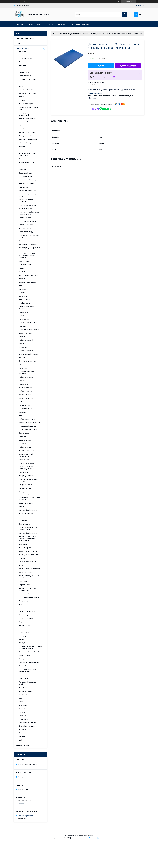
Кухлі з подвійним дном (27, 426)
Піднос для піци (25, 632)
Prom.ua (90, 836)
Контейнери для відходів (28, 244)
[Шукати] (124, 14)
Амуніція (22, 622)
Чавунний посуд (25, 169)
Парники (22, 100)
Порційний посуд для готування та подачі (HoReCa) (30, 647)
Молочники (23, 412)
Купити (101, 66)
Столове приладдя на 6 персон (27, 307)
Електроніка (23, 678)
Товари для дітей (25, 625)
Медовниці (23, 544)
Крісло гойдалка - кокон (28, 93)
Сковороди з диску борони (29, 662)
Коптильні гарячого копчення (29, 166)
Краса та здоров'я (25, 615)
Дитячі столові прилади (27, 361)
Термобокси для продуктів (28, 275)
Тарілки (21, 285)
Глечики (22, 315)
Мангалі (22, 708)
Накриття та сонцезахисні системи (28, 480)
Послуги (22, 268)
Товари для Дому (25, 691)
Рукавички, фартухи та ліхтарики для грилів (27, 468)
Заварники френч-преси (27, 282)
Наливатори (23, 517)
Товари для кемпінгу (26, 476)
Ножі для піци (24, 187)
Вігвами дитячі (24, 72)
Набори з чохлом (25, 729)
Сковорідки (23, 705)
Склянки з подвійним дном (28, 354)
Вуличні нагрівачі (25, 524)
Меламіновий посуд (26, 232)
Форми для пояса (25, 333)
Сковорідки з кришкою (27, 726)
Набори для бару (25, 391)
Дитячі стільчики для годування (26, 200)
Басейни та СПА (25, 488)
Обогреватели (24, 581)
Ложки (21, 364)
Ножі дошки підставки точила (70, 34)
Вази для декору (25, 433)
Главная (19, 24)
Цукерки (22, 292)
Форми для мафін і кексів (28, 551)
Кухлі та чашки (24, 303)
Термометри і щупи (26, 104)
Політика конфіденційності (97, 838)
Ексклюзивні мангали (26, 162)
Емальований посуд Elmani (29, 652)
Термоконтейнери (25, 228)
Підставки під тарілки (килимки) (27, 372)
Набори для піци (25, 447)
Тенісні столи (23, 62)
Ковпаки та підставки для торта (28, 195)
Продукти (22, 443)
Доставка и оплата (80, 24)
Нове (21, 675)
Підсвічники (23, 368)
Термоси (22, 357)
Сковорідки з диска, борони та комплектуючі (30, 114)
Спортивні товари (25, 150)
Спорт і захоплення (26, 618)
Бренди (21, 698)
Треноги (22, 278)
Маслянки (22, 344)
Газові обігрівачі (25, 83)
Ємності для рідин (25, 408)
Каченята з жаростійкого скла (30, 569)
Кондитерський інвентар (27, 180)
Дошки (85, 34)
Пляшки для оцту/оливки (28, 322)
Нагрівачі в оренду (26, 513)
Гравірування (24, 719)
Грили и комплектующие (25, 38)
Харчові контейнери (26, 387)
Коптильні (22, 712)
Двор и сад (23, 694)
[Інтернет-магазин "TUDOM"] (19, 18)
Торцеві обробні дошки (27, 118)
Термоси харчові (25, 548)
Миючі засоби (24, 122)
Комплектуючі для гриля (28, 594)
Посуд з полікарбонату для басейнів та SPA (29, 213)
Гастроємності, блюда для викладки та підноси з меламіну (28, 255)
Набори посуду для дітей (28, 419)
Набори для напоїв (26, 377)
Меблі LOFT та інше (26, 572)
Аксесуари (23, 659)
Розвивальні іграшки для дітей (28, 683)
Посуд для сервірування (28, 205)
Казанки (22, 736)
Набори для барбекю (27, 450)
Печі (20, 55)
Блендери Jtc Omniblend (28, 221)
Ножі (20, 401)
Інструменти (23, 608)
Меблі (21, 86)
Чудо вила (23, 436)
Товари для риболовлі (27, 132)
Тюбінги (21, 97)
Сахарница (23, 347)
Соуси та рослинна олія (27, 562)
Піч (20, 159)
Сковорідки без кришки (27, 722)
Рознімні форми (24, 405)
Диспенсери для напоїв (27, 241)
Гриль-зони (23, 520)
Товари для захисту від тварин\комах (27, 589)
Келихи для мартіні (26, 398)
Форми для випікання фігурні (29, 422)
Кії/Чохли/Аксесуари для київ (29, 143)
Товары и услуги (35, 24)
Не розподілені (24, 585)
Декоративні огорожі (26, 463)
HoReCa (22, 129)
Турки (21, 565)
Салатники (23, 296)
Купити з (124, 66)
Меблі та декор (24, 459)
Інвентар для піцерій (26, 183)
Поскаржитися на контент (79, 838)
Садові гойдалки (25, 69)
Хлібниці (22, 558)
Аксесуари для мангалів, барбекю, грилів (28, 528)
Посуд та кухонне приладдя (29, 597)
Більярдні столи (25, 264)
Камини (21, 506)
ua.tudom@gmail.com (25, 816)
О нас (51, 24)
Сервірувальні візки (26, 225)
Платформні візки (25, 176)
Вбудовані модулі (25, 485)
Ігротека (22, 146)
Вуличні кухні (23, 472)
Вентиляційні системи (26, 503)
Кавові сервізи (24, 319)
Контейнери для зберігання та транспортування (30, 249)
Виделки (22, 336)
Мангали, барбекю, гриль (28, 510)
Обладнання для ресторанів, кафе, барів (29, 498)
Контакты (62, 24)
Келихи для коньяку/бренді (29, 555)
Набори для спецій (26, 340)
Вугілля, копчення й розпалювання (26, 455)
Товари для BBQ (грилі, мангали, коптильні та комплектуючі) (27, 539)
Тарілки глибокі (24, 299)
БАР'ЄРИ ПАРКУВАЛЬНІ (27, 90)
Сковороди (23, 636)
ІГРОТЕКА (22, 65)
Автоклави (23, 51)
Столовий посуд (25, 666)
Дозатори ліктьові (25, 173)
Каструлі (22, 643)
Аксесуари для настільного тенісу (29, 108)
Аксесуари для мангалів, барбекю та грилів (28, 493)
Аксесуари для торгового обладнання (28, 154)
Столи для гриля (25, 440)
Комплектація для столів (28, 139)
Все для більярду (25, 58)
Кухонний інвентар (25, 209)
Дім (20, 125)
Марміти (22, 381)
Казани (21, 639)
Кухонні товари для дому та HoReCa (29, 577)
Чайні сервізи (23, 312)
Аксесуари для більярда (28, 136)
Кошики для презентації (27, 190)
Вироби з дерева (25, 655)
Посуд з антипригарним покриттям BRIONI (27, 670)
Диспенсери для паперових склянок (29, 236)
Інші (20, 604)
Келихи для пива (25, 394)
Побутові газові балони (27, 79)
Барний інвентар (25, 218)
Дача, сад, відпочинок (27, 611)
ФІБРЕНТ (22, 272)
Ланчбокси (23, 326)
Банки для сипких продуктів (29, 329)
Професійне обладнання (28, 429)
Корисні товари (24, 261)
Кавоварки (23, 289)
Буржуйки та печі (25, 733)
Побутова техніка (25, 76)
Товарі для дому (25, 601)
